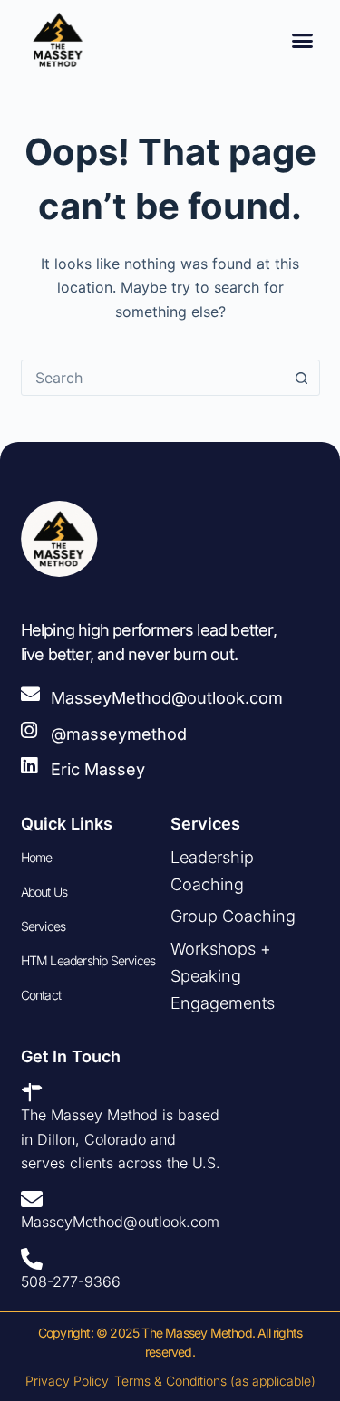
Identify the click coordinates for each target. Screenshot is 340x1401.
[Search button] (302, 377)
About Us (44, 891)
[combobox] (153, 378)
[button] (303, 40)
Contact (41, 995)
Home (37, 857)
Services (43, 926)
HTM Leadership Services (88, 960)
